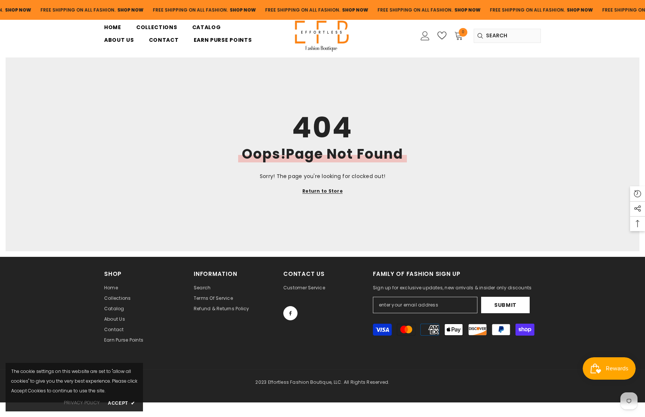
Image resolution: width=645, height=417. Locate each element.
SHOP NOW (123, 10)
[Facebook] (290, 313)
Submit (505, 305)
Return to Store (322, 191)
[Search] (507, 36)
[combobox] (507, 36)
